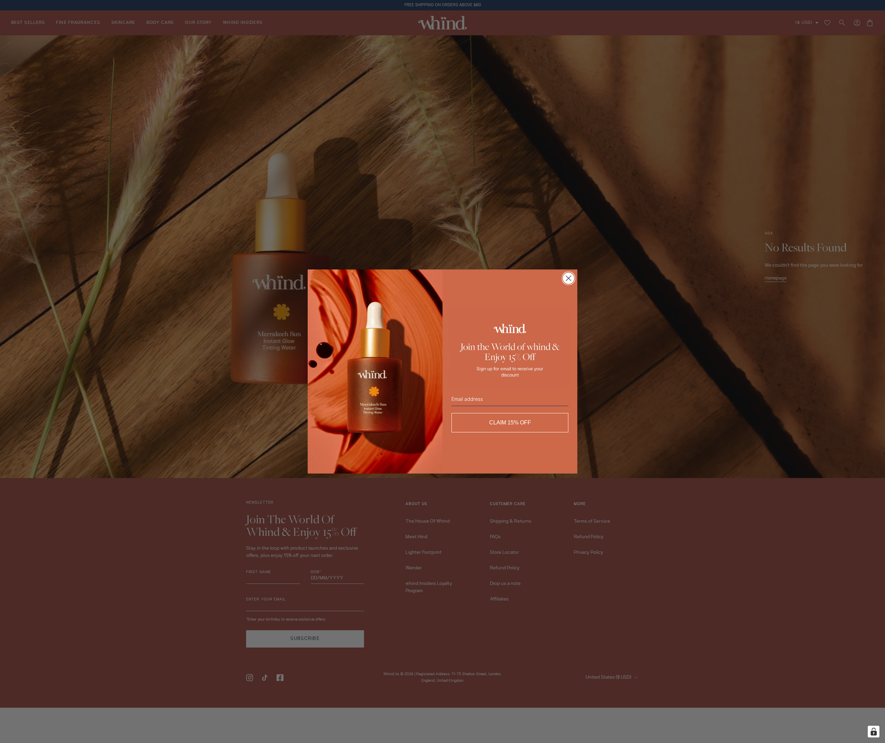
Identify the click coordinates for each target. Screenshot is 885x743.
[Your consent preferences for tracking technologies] (873, 731)
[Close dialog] (568, 278)
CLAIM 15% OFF (510, 422)
